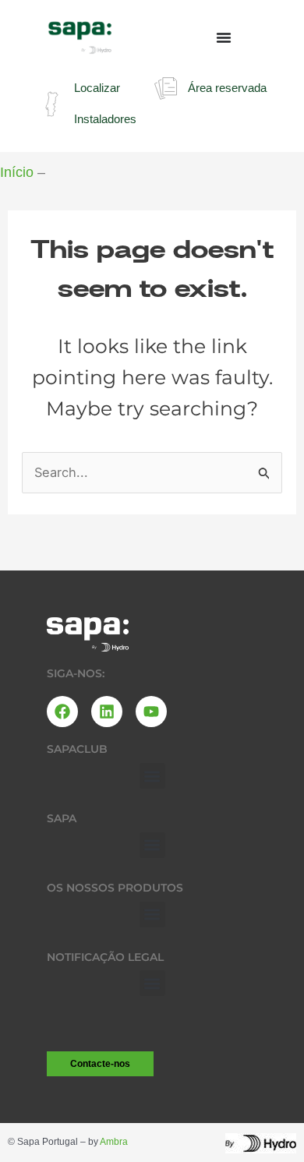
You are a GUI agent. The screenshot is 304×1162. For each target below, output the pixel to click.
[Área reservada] (165, 88)
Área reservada (227, 87)
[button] (152, 776)
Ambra (114, 1141)
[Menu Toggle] (224, 37)
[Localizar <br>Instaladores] (51, 104)
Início (17, 172)
